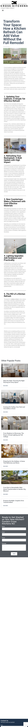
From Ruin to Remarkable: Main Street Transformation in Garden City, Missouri (14, 489)
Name (3, 526)
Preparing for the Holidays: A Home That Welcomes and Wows (14, 462)
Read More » (5, 385)
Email (3, 532)
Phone (3, 537)
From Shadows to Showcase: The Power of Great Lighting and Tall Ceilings (13, 434)
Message (4, 543)
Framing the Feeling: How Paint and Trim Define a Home (14, 407)
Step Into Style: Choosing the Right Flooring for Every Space (13, 381)
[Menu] (3, 10)
